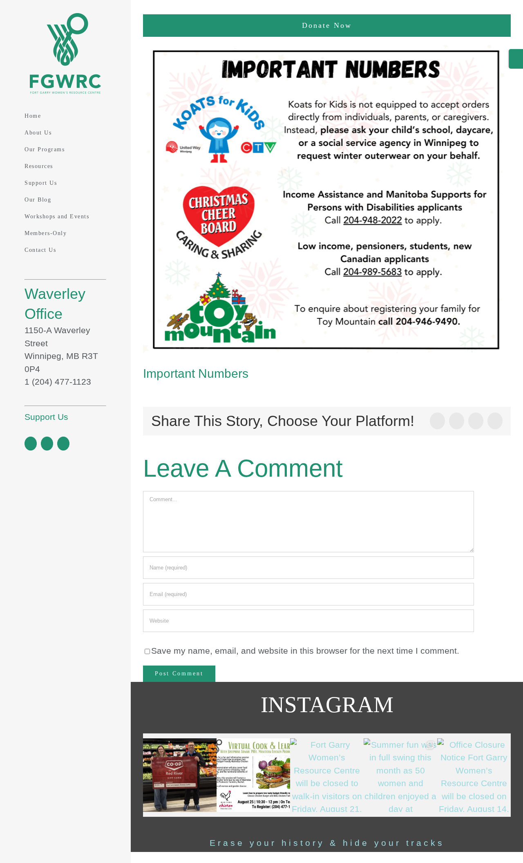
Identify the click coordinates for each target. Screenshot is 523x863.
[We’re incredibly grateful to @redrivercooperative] (180, 775)
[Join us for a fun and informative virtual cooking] (253, 775)
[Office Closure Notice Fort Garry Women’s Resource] (474, 775)
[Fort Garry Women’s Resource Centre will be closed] (327, 775)
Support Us (46, 416)
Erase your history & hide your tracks (327, 842)
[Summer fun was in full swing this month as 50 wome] (400, 775)
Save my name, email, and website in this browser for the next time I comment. (305, 650)
